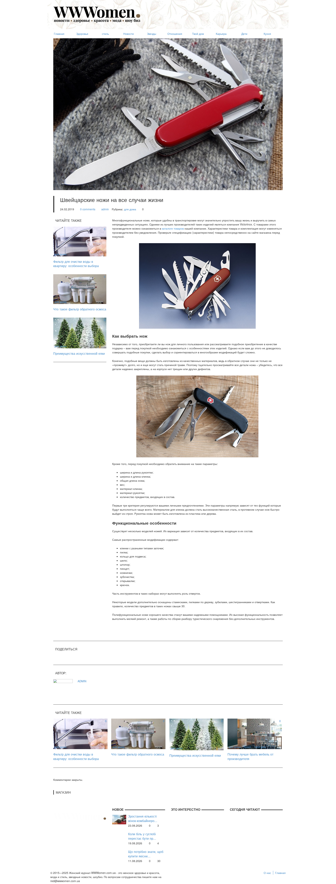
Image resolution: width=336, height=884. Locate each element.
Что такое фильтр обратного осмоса (79, 309)
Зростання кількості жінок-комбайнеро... (142, 818)
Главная (280, 873)
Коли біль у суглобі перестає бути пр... (142, 836)
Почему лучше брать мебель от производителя (250, 756)
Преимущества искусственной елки (79, 353)
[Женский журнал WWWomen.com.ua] (97, 14)
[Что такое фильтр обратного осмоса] (79, 289)
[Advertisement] (212, 13)
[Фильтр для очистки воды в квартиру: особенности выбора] (79, 241)
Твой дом (260, 747)
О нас (267, 873)
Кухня (247, 747)
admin (105, 209)
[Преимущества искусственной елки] (79, 333)
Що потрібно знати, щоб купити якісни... (145, 853)
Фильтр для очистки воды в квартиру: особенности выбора (76, 263)
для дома (130, 209)
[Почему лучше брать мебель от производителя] (255, 733)
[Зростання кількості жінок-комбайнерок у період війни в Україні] (119, 819)
